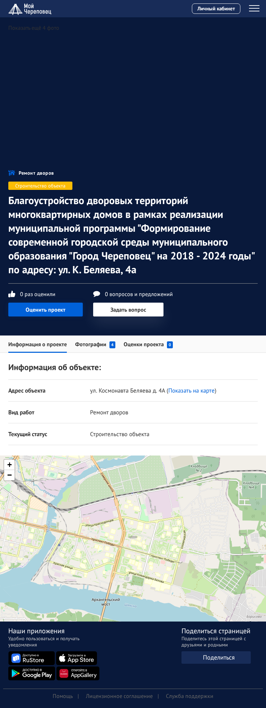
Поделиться (219, 657)
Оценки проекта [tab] (147, 344)
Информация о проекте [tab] (37, 344)
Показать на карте (191, 390)
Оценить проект (45, 309)
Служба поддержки (189, 695)
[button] (133, 530)
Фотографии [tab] (94, 344)
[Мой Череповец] (30, 8)
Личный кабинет (216, 8)
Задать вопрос (128, 309)
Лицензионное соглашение (119, 695)
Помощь (63, 695)
